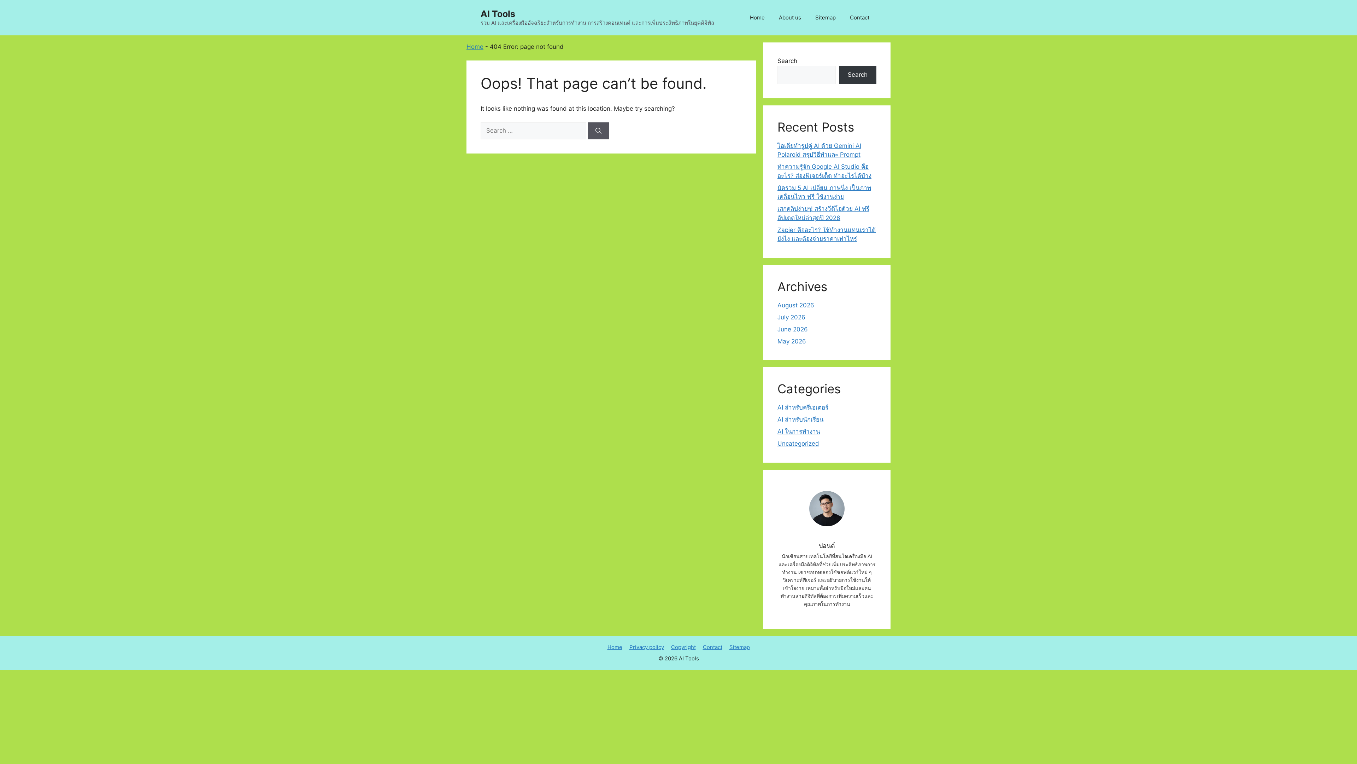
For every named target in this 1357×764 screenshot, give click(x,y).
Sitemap (825, 17)
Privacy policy (646, 647)
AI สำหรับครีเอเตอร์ (802, 407)
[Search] (598, 130)
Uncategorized (798, 443)
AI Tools (498, 13)
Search (787, 60)
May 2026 (791, 341)
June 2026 (792, 329)
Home (757, 17)
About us (790, 17)
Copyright (683, 647)
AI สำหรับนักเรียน (800, 419)
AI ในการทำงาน (798, 431)
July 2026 (791, 317)
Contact (859, 17)
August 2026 (795, 305)
